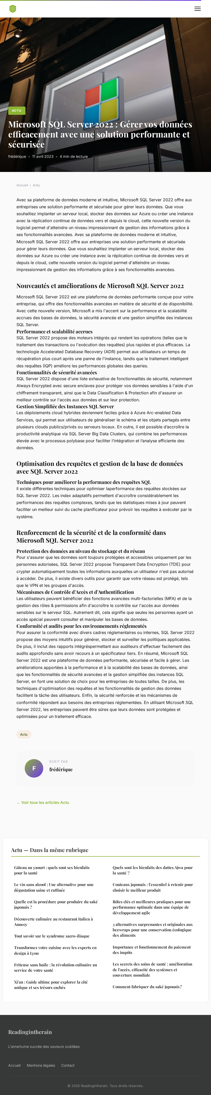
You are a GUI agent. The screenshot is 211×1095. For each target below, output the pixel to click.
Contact (68, 1065)
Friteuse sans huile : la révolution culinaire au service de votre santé (55, 967)
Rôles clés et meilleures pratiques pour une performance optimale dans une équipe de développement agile (152, 907)
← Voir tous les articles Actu (42, 802)
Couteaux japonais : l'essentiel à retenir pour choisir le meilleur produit (153, 887)
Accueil (22, 185)
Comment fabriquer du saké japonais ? (147, 986)
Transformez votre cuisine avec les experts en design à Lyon (55, 950)
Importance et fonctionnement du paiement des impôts (152, 949)
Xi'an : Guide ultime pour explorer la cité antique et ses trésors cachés (51, 984)
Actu (17, 110)
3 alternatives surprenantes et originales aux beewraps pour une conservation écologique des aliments (153, 930)
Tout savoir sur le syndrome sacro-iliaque (52, 935)
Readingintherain (30, 1031)
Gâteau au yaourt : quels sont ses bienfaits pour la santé (52, 870)
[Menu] (197, 9)
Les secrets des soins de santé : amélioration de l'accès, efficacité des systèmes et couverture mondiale (152, 969)
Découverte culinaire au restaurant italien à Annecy (53, 921)
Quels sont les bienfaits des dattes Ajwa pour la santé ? (153, 870)
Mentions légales (41, 1065)
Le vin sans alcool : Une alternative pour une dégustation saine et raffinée (54, 887)
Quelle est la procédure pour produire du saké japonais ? (56, 904)
